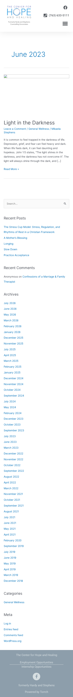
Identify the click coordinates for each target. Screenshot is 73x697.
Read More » (11, 169)
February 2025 (12, 366)
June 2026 (10, 308)
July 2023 (10, 436)
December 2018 (13, 580)
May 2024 (10, 407)
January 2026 (12, 332)
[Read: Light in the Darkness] (36, 94)
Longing (8, 243)
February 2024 (13, 413)
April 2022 (10, 482)
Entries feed (11, 629)
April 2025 (10, 355)
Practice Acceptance (16, 255)
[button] (65, 24)
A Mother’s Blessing (15, 237)
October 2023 (12, 424)
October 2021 (12, 499)
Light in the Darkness (29, 122)
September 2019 (14, 546)
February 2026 (13, 326)
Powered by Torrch (36, 692)
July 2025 (10, 349)
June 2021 (10, 522)
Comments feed (13, 635)
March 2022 (11, 488)
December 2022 (13, 453)
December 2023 (13, 418)
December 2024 (13, 378)
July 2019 (9, 551)
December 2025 (13, 337)
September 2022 (14, 470)
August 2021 (11, 511)
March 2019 (11, 574)
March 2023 (11, 447)
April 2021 (10, 534)
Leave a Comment (15, 128)
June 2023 (10, 441)
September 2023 (14, 430)
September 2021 (14, 505)
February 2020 (13, 540)
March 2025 (11, 360)
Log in (7, 623)
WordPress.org (12, 640)
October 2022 (12, 465)
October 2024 (12, 389)
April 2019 (10, 569)
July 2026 (10, 303)
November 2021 (13, 493)
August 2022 (11, 476)
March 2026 (11, 320)
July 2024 (10, 401)
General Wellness (38, 128)
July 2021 (9, 517)
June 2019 (10, 557)
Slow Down (10, 249)
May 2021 (10, 528)
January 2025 (12, 372)
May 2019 (10, 563)
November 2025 (13, 343)
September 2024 (14, 395)
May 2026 (10, 314)
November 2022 (13, 459)
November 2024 (13, 384)
